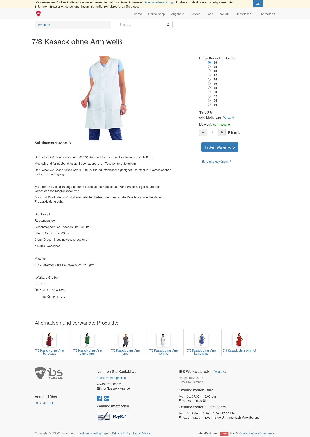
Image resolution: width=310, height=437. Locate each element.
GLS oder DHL (44, 403)
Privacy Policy (121, 433)
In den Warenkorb (220, 147)
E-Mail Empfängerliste (111, 378)
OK (258, 3)
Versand (228, 117)
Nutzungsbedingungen (94, 433)
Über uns (220, 372)
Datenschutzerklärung (158, 2)
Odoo (224, 433)
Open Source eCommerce (256, 433)
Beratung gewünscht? (216, 161)
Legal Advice (141, 433)
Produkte (44, 25)
